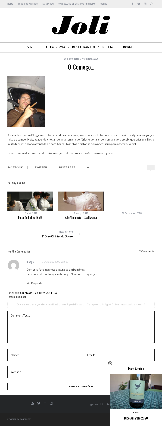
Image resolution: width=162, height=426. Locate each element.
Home (10, 4)
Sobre (103, 4)
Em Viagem (48, 4)
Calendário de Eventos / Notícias (77, 4)
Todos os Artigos (28, 4)
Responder (37, 283)
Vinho (136, 412)
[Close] (110, 363)
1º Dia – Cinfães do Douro (57, 234)
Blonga (30, 262)
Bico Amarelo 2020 (136, 418)
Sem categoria (71, 59)
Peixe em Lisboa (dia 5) (30, 217)
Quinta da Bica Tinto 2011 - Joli (39, 293)
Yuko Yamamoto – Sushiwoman (81, 217)
